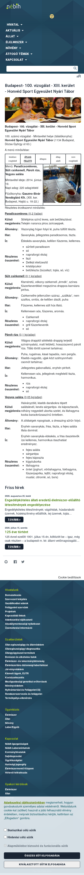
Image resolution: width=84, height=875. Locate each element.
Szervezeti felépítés (16, 599)
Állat (7, 719)
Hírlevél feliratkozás (16, 772)
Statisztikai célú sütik (21, 830)
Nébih (21, 6)
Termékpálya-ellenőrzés (18, 698)
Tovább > (14, 519)
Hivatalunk (11, 589)
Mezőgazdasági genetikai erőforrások (26, 681)
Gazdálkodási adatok (16, 603)
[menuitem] (42, 25)
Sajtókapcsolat (13, 756)
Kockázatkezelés (14, 677)
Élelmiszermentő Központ (19, 768)
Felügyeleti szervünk (16, 607)
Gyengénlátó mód (53, 16)
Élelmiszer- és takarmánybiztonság (24, 661)
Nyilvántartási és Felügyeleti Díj (22, 689)
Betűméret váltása (78, 76)
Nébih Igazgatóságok (16, 744)
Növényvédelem (14, 685)
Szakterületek (13, 639)
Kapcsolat (11, 738)
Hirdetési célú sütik (20, 837)
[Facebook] (15, 562)
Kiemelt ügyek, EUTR (17, 673)
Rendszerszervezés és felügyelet (23, 694)
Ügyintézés (12, 709)
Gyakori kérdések (16, 784)
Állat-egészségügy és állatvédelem (24, 644)
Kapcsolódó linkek (15, 615)
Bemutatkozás (13, 595)
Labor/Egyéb (12, 727)
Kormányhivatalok (15, 752)
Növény (9, 723)
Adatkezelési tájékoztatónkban (24, 802)
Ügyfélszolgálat (13, 760)
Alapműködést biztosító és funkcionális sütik (37, 846)
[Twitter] (23, 562)
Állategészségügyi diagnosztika (22, 648)
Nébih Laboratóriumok (17, 748)
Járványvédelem (14, 669)
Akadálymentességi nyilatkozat (22, 623)
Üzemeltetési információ (18, 628)
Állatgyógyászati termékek (20, 653)
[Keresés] (75, 69)
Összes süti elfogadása (42, 855)
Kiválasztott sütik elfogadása (42, 864)
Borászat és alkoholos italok (21, 657)
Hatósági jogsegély (15, 764)
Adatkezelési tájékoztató (18, 619)
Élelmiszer (11, 714)
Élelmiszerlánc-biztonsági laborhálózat (26, 665)
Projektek (10, 611)
